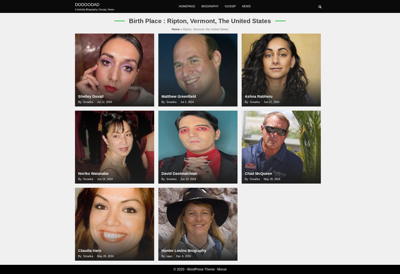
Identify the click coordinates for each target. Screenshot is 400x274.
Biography (210, 6)
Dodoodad (87, 4)
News (246, 6)
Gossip (230, 6)
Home (176, 29)
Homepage (187, 6)
